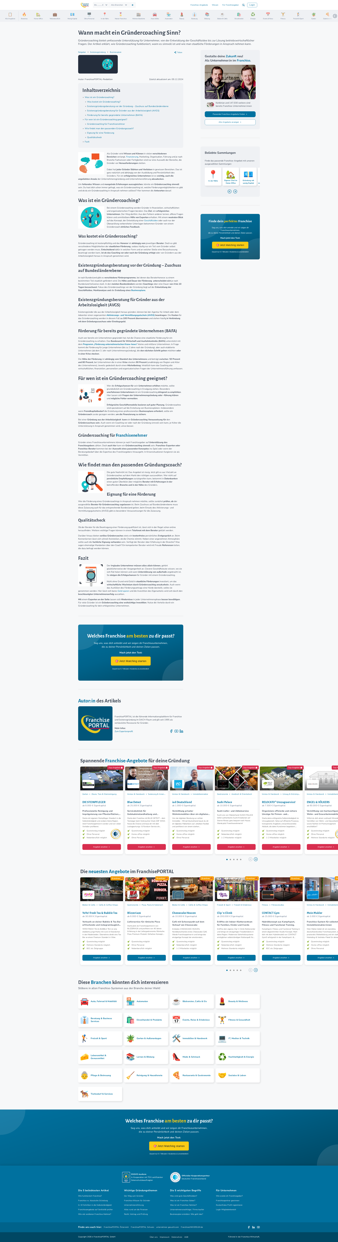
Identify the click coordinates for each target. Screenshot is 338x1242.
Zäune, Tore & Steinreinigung (103, 794)
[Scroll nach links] (22, 16)
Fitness (265, 905)
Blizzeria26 (134, 912)
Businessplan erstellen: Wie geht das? (186, 1214)
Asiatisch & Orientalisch (241, 794)
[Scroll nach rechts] (335, 16)
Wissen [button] (215, 5)
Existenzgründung (98, 52)
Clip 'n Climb (224, 912)
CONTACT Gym (271, 912)
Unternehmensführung (134, 1205)
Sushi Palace (224, 802)
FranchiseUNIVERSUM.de (192, 1227)
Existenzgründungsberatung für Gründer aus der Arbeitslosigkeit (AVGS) (123, 110)
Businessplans (138, 290)
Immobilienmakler (200, 794)
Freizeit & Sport (224, 905)
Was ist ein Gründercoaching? (99, 97)
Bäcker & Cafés (88, 905)
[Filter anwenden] (132, 5)
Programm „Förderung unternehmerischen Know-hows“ (110, 344)
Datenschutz (177, 1237)
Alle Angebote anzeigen (229, 122)
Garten (85, 794)
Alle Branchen (117, 5)
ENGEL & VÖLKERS (318, 802)
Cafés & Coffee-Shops (108, 905)
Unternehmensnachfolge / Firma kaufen (187, 1209)
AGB (186, 1237)
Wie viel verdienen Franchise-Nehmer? (94, 1214)
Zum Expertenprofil (124, 731)
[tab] (227, 859)
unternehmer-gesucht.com (167, 1227)
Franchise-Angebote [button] (199, 5)
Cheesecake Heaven (184, 912)
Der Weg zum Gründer (133, 1196)
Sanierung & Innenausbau (159, 794)
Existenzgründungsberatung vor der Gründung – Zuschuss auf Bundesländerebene (127, 106)
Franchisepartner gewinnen (227, 1200)
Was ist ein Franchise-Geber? (182, 1200)
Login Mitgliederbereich (226, 1209)
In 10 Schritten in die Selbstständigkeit (95, 1205)
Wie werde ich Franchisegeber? (229, 1196)
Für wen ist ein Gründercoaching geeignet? (106, 119)
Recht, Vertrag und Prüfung (136, 1214)
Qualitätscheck (94, 137)
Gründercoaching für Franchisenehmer (106, 124)
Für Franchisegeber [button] (230, 5)
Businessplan (115, 52)
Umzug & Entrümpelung (293, 794)
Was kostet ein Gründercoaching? (103, 101)
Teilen (179, 52)
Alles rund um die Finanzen (136, 1209)
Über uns (154, 1237)
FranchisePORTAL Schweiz (142, 1227)
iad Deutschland (182, 802)
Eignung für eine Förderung (100, 132)
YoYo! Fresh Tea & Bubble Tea (100, 912)
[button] (243, 5)
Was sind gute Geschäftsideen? (183, 1196)
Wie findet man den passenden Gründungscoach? (109, 128)
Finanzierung (132, 156)
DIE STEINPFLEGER (93, 802)
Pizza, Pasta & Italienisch (152, 905)
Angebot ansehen (100, 847)
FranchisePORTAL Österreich (116, 1227)
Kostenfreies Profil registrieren (229, 1205)
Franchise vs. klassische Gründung (93, 1200)
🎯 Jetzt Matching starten (130, 661)
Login (252, 4)
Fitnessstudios (277, 905)
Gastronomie (222, 794)
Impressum (164, 1237)
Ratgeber (82, 52)
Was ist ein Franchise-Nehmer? (183, 1205)
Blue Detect (134, 802)
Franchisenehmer (131, 435)
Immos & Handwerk (136, 794)
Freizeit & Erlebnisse (242, 905)
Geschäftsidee (151, 220)
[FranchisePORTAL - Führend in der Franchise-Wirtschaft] (85, 5)
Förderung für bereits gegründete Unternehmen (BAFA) (115, 115)
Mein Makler (314, 912)
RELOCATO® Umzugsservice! (279, 802)
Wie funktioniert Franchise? (90, 1196)
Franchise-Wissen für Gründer (137, 1200)
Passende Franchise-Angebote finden (229, 114)
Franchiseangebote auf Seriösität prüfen (95, 1209)
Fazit (87, 141)
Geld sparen (123, 591)
